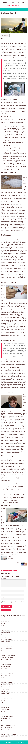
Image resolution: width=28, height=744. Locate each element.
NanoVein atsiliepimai (5, 707)
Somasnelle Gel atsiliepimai (7, 684)
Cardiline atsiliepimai (5, 677)
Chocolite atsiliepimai (5, 714)
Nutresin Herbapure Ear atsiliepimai (8, 734)
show (7, 35)
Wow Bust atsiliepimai (6, 671)
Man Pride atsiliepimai (6, 723)
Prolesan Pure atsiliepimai (6, 682)
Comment (3, 578)
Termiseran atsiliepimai (6, 732)
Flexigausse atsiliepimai (6, 729)
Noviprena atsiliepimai (6, 659)
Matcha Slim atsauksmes (6, 637)
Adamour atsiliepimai (5, 702)
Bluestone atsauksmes (6, 619)
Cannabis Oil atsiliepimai (6, 700)
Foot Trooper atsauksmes (6, 628)
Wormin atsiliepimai (5, 675)
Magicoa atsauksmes (5, 632)
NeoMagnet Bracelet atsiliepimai (8, 720)
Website (3, 597)
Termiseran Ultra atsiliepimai (7, 716)
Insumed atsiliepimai (5, 680)
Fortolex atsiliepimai (5, 650)
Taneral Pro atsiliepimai (6, 709)
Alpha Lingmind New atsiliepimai (8, 655)
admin (13, 16)
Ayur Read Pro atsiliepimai (7, 673)
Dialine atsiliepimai (5, 705)
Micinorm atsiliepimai (5, 691)
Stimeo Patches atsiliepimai (7, 657)
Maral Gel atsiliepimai (5, 711)
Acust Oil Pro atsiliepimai (6, 646)
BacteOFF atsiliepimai (5, 689)
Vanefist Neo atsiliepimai (6, 727)
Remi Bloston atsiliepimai (6, 698)
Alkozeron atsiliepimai (6, 664)
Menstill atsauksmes (5, 641)
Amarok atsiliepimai (5, 693)
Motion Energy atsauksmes (7, 634)
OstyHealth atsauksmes (6, 625)
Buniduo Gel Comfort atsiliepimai (8, 668)
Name (2, 589)
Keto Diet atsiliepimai (5, 696)
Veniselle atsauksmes (5, 623)
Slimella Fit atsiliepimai (6, 644)
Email (2, 593)
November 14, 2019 (6, 16)
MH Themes (21, 742)
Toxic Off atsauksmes (5, 630)
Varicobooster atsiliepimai (6, 718)
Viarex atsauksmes (5, 613)
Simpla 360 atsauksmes (6, 621)
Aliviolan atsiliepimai (5, 736)
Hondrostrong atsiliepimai (6, 686)
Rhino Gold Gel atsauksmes (7, 639)
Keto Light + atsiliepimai (6, 648)
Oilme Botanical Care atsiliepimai (8, 653)
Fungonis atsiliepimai (5, 662)
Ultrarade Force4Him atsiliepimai (8, 725)
